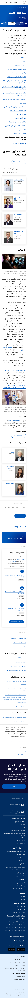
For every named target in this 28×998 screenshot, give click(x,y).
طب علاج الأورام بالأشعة (18, 111)
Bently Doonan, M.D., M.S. (19, 232)
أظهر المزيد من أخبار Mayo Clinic (18, 706)
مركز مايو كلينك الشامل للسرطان (15, 371)
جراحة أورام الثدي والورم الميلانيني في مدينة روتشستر (14, 94)
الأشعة (23, 57)
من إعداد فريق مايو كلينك (20, 503)
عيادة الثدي (22, 130)
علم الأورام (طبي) (20, 114)
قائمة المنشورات (14, 421)
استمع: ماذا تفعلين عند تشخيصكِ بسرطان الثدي (14, 717)
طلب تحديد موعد (20, 516)
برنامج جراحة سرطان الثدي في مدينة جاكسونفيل (14, 82)
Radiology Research (19, 143)
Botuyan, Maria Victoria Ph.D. (10, 467)
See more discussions (16, 621)
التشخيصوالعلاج (20, 23)
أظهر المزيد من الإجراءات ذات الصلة (17, 670)
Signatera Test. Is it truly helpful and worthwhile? (14, 592)
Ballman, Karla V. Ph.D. (9, 451)
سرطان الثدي (16, 13)
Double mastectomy (21, 662)
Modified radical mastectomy (18, 666)
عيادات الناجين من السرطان (17, 122)
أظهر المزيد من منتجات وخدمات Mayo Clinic (15, 721)
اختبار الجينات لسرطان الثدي (19, 643)
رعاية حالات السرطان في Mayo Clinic (14, 99)
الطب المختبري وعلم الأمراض (16, 69)
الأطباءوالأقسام (11, 23)
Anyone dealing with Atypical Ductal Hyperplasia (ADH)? (14, 576)
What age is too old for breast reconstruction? (16, 609)
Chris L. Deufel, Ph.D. (18, 215)
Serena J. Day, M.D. (19, 180)
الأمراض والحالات (20, 7)
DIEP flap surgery (22, 658)
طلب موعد (21, 17)
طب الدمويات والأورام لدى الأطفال (15, 107)
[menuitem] (20, 23)
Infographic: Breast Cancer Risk (18, 638)
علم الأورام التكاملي (20, 118)
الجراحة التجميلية (20, 65)
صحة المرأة (22, 103)
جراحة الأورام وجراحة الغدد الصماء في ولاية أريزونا (14, 88)
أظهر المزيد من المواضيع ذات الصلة (17, 647)
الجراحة (24, 62)
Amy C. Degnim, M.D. (18, 198)
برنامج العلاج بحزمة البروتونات (16, 77)
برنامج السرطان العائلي (18, 73)
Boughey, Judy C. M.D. (10, 484)
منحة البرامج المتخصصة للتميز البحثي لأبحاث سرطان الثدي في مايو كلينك (14, 385)
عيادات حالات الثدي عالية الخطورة (15, 126)
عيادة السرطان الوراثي (19, 133)
